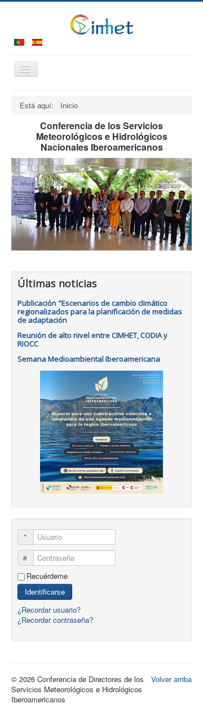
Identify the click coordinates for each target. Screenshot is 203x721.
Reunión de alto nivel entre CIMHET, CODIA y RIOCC (92, 339)
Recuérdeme (47, 576)
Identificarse (45, 591)
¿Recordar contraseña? (55, 619)
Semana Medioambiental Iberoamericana (88, 359)
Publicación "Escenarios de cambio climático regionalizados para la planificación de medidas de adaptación (99, 311)
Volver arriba (171, 679)
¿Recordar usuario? (49, 609)
